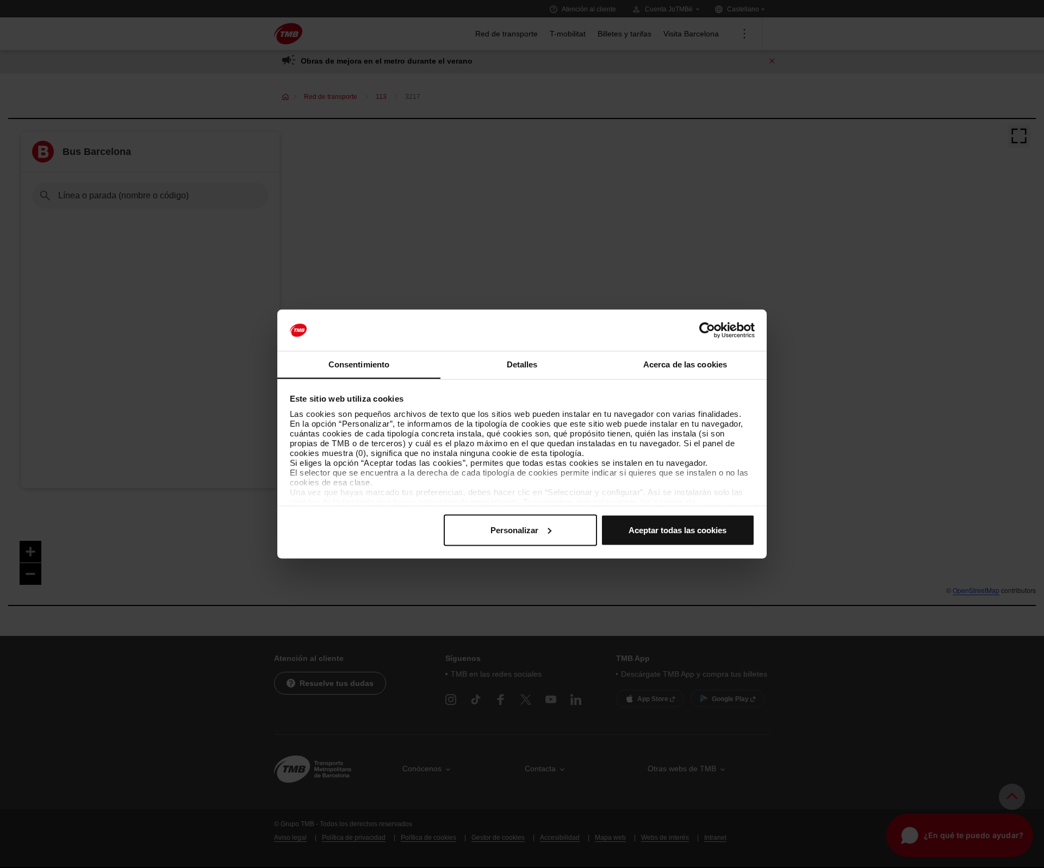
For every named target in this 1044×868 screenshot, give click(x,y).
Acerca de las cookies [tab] (685, 364)
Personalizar (514, 529)
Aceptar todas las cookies (677, 529)
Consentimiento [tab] (358, 364)
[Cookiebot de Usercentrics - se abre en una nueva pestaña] (707, 330)
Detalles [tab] (522, 364)
